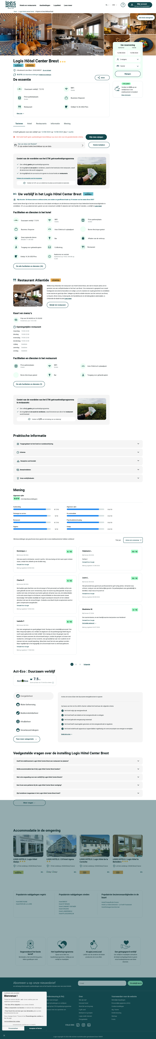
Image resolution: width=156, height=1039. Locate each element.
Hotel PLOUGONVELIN (66, 914)
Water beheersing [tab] (27, 704)
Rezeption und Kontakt (28, 461)
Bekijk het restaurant (58, 305)
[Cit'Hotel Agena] (61, 846)
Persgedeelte (83, 1019)
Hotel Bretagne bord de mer (111, 907)
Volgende (85, 664)
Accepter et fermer (35, 1028)
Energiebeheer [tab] (26, 696)
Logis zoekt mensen (85, 1016)
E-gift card (82, 1010)
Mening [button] (67, 123)
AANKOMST (121, 47)
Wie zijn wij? (83, 1000)
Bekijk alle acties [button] (65, 734)
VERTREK (134, 47)
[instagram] (83, 1025)
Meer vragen (28, 803)
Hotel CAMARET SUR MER (67, 906)
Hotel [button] (29, 123)
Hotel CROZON (64, 909)
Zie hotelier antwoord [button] (88, 623)
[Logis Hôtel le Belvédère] (128, 846)
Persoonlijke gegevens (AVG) (121, 1003)
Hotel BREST (63, 902)
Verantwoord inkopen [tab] (29, 730)
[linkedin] (89, 1025)
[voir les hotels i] (86, 145)
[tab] (24, 305)
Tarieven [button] (19, 123)
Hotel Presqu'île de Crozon (110, 902)
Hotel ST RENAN (64, 904)
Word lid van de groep (86, 1006)
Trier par (118, 540)
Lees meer (68, 5)
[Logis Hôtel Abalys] (28, 846)
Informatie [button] (55, 123)
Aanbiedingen (45, 5)
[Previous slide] (16, 295)
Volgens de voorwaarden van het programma (29, 178)
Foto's (113, 1019)
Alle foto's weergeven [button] (146, 18)
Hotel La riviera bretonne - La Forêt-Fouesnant (117, 905)
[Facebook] (78, 1025)
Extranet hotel (83, 1003)
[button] (4, 1035)
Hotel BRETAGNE (21, 902)
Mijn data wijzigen (96, 137)
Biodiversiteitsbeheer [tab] (29, 713)
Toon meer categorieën (25, 739)
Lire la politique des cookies (12, 1021)
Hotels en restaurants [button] (28, 5)
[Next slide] (39, 295)
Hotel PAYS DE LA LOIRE (24, 904)
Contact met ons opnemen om (56, 1010)
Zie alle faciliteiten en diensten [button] (29, 266)
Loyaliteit (57, 5)
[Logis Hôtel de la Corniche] (95, 846)
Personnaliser (13, 1028)
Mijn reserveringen (52, 1000)
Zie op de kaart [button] (47, 70)
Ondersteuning (116, 1013)
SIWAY (100, 1037)
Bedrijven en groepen (86, 1013)
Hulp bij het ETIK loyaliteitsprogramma (58, 1006)
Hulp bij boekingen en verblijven (56, 1003)
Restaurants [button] (41, 123)
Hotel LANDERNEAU (65, 911)
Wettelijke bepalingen (118, 1000)
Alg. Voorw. (115, 1010)
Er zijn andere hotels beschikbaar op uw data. (35, 145)
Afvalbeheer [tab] (25, 721)
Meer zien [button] (19, 113)
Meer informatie (126, 95)
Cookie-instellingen (118, 1006)
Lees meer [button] (98, 206)
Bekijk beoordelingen (45, 74)
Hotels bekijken (99, 145)
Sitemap (114, 1016)
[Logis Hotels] (11, 5)
